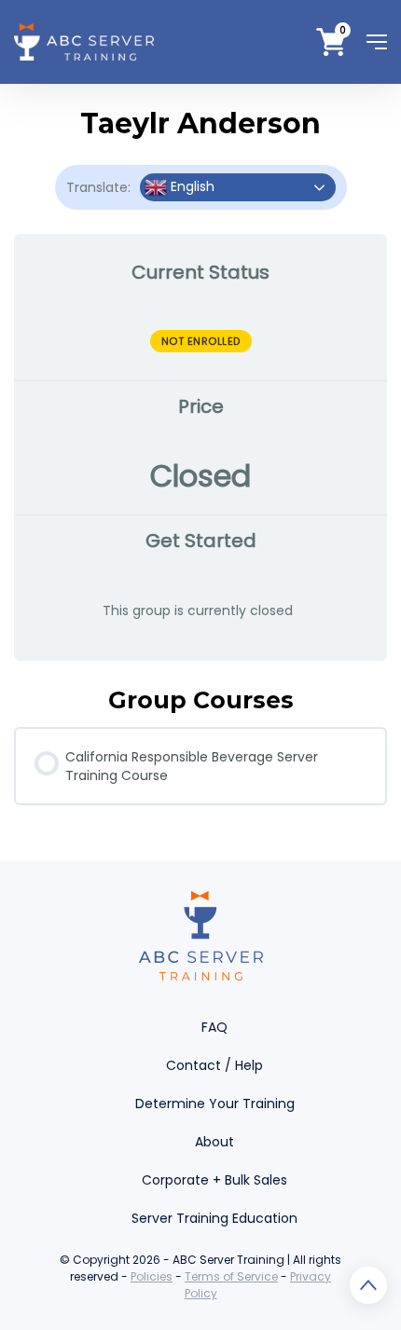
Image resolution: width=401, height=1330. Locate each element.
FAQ (214, 1027)
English (190, 186)
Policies (152, 1276)
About (214, 1141)
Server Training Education (214, 1218)
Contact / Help (214, 1065)
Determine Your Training (215, 1103)
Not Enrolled (201, 341)
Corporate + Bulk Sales (214, 1180)
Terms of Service (231, 1276)
